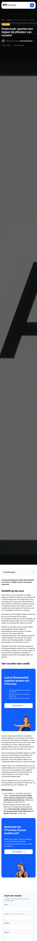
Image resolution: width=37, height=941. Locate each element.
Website (6, 923)
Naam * (6, 904)
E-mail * (14, 914)
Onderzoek (9, 20)
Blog (2, 20)
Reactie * (7, 932)
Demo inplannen (17, 851)
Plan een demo (17, 705)
